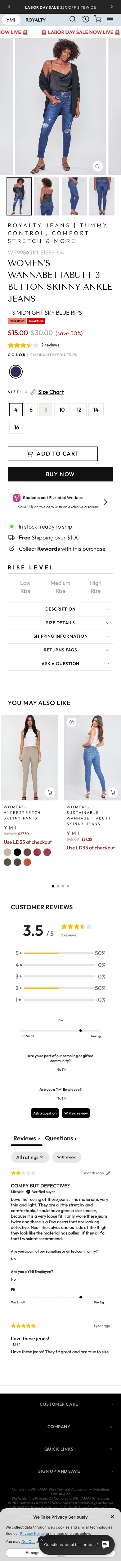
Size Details (60, 623)
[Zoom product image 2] (46, 196)
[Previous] (11, 7)
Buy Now (60, 474)
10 (62, 409)
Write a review (76, 1113)
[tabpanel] (60, 1258)
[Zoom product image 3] (74, 196)
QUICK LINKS (58, 1449)
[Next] (109, 7)
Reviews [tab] (26, 1138)
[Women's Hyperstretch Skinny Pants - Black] (17, 852)
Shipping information (60, 636)
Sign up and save (59, 1471)
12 (79, 409)
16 (16, 427)
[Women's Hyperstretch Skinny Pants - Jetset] (17, 862)
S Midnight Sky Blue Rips (16, 371)
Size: (36, 392)
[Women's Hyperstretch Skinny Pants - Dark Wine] (47, 852)
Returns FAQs (60, 650)
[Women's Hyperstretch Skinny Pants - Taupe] (7, 852)
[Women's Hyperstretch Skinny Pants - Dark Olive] (7, 862)
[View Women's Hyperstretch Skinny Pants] (29, 757)
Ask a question (60, 663)
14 (96, 409)
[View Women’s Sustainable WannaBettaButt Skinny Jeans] (92, 757)
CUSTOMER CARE (59, 1404)
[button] (53, 886)
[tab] (61, 1139)
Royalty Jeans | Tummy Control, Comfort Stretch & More (58, 233)
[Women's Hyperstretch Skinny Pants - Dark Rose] (37, 852)
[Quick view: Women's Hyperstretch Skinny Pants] (50, 792)
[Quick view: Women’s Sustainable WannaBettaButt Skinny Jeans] (113, 792)
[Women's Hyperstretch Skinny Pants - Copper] (27, 862)
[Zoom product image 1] (19, 196)
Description (60, 609)
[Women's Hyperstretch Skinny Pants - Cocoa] (27, 852)
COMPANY (59, 1426)
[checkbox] (66, 1157)
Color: (42, 354)
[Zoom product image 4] (101, 196)
